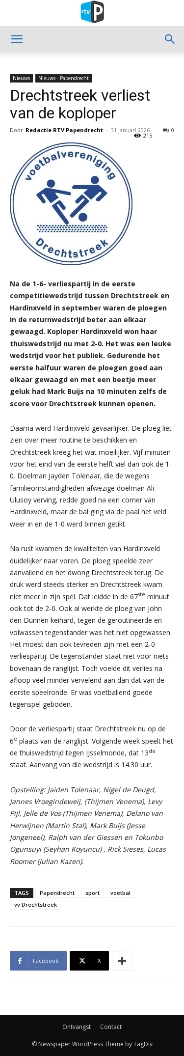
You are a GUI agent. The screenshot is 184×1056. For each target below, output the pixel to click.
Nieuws (21, 78)
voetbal (120, 892)
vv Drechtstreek (35, 904)
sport (92, 892)
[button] (16, 39)
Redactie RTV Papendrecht (64, 130)
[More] (122, 961)
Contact (111, 1027)
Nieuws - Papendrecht (63, 78)
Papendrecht (57, 892)
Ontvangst (76, 1027)
